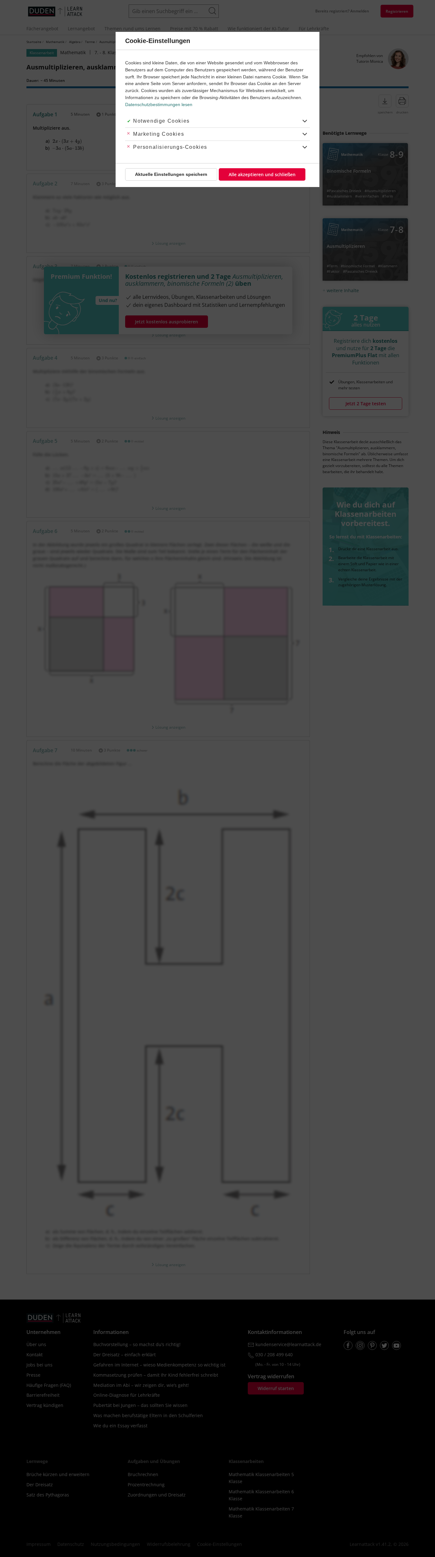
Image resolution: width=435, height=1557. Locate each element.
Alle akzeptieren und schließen (262, 174)
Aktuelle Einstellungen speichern (171, 174)
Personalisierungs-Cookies (170, 147)
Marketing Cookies (158, 134)
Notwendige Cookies (161, 121)
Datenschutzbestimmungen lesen (158, 104)
